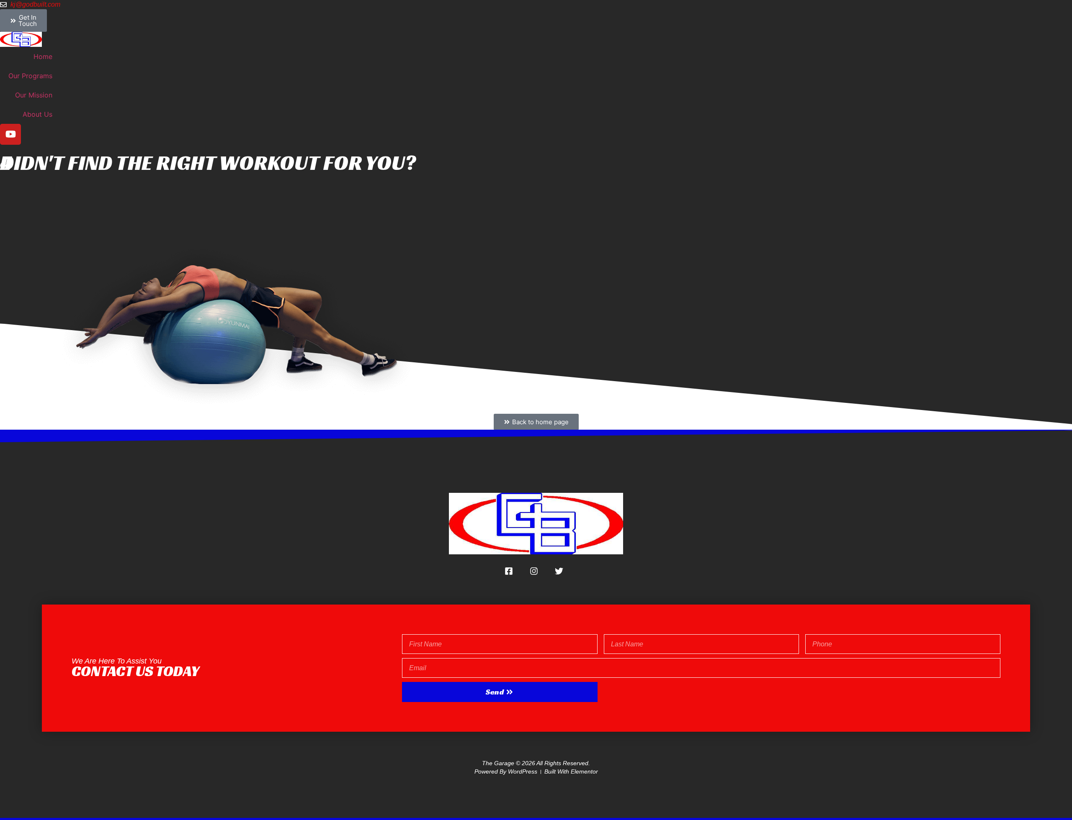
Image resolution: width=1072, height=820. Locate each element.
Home (43, 56)
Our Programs (30, 76)
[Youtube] (10, 134)
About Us (37, 114)
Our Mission (33, 95)
